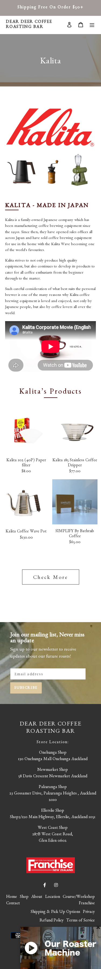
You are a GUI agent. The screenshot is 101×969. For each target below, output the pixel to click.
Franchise (87, 904)
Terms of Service (80, 921)
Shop (24, 897)
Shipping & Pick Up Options (55, 912)
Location (52, 897)
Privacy (89, 912)
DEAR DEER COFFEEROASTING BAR (29, 25)
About (36, 897)
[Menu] (91, 25)
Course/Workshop (79, 897)
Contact (13, 904)
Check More (50, 578)
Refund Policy (52, 921)
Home (11, 897)
